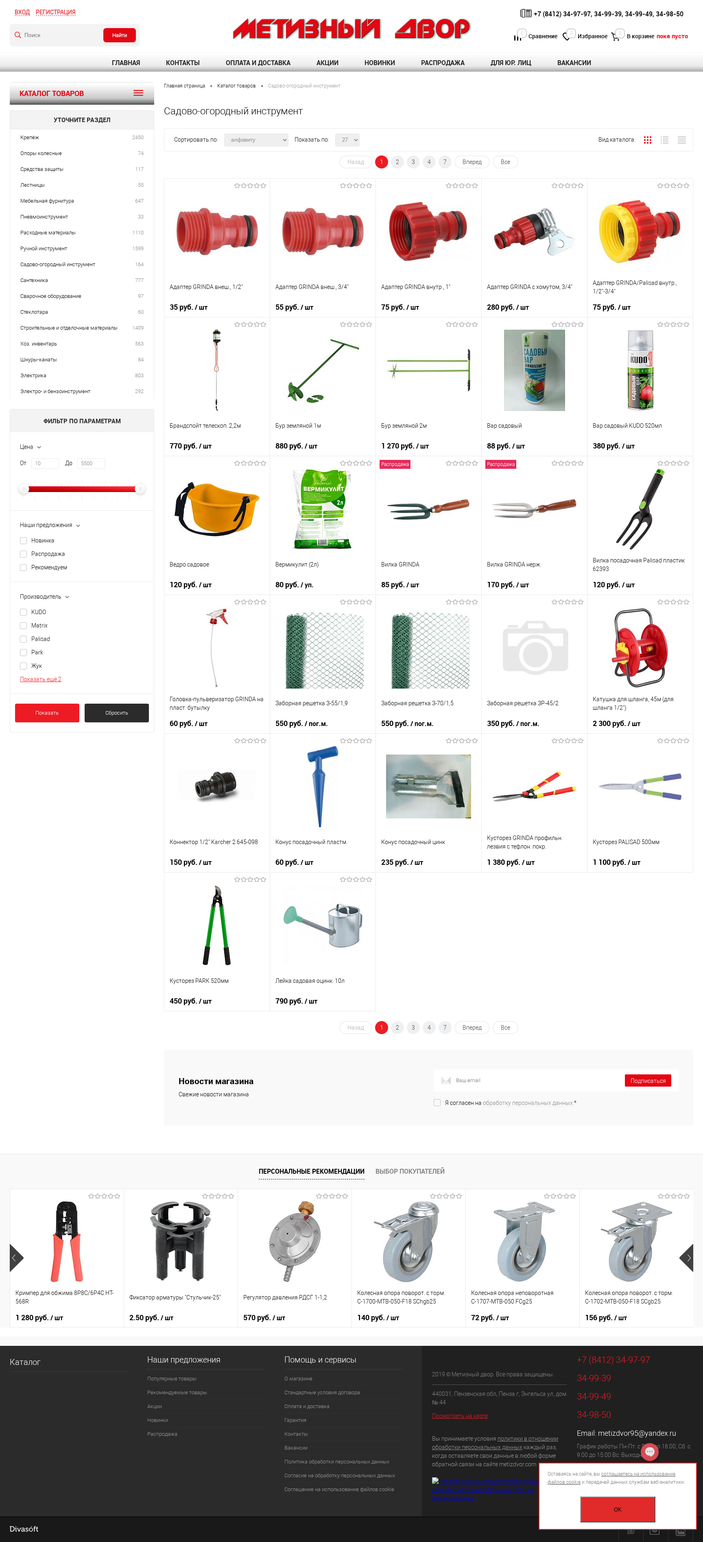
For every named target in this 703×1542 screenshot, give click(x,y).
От (23, 463)
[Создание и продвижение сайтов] (24, 1530)
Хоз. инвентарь (38, 344)
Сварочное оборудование (50, 296)
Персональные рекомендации (312, 1171)
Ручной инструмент (43, 248)
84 (141, 360)
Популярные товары (171, 1379)
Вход (22, 12)
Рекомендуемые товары (177, 1392)
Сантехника (34, 280)
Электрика (33, 375)
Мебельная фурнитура (47, 201)
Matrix (39, 625)
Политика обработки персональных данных (336, 1462)
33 (141, 217)
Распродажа (443, 62)
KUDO (38, 612)
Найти (119, 35)
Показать (47, 713)
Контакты (183, 62)
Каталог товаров (52, 93)
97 (141, 296)
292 (139, 391)
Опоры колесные (41, 153)
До (68, 463)
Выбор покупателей (410, 1171)
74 (141, 153)
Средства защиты (41, 169)
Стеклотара (34, 312)
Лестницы (32, 185)
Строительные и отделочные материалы (69, 328)
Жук (36, 666)
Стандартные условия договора (322, 1392)
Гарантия (295, 1420)
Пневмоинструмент (44, 217)
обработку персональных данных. (528, 1103)
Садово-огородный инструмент (57, 264)
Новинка (43, 540)
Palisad (40, 639)
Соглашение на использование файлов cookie (339, 1489)
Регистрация (56, 12)
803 (139, 375)
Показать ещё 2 (40, 679)
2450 (138, 137)
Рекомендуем (49, 567)
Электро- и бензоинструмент (55, 391)
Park (37, 652)
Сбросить (116, 713)
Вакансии (574, 62)
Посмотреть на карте (460, 1416)
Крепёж (29, 137)
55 (141, 185)
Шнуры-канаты (38, 360)
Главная (126, 62)
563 (139, 344)
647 (139, 201)
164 (139, 264)
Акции (327, 62)
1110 (138, 233)
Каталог (25, 1362)
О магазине (298, 1379)
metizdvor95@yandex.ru (637, 1433)
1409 (138, 328)
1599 (138, 248)
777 (139, 280)
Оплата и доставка (258, 62)
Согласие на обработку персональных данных (339, 1475)
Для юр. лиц (511, 62)
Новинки (380, 62)
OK (618, 1510)
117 (139, 169)
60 (141, 312)
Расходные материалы (48, 233)
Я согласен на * (510, 1103)
